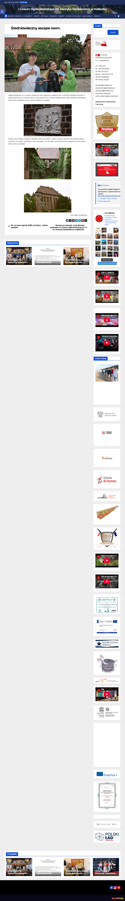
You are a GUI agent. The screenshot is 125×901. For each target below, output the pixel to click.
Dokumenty (27, 16)
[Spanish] (120, 898)
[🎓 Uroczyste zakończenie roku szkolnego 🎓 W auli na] (104, 230)
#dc (115, 196)
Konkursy (53, 16)
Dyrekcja (18, 16)
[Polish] (117, 898)
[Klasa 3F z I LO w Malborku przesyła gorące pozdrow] (110, 242)
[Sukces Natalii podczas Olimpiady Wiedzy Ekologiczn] (98, 236)
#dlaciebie (110, 196)
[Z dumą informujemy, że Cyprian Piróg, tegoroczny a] (116, 230)
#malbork (119, 196)
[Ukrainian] (122, 898)
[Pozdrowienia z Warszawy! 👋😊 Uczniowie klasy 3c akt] (104, 236)
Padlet (37, 16)
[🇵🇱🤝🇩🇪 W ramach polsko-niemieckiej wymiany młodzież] (104, 254)
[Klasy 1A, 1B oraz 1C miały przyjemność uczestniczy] (104, 242)
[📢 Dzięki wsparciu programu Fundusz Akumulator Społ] (116, 236)
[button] (2, 11)
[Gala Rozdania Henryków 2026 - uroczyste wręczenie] (116, 254)
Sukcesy (97, 16)
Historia (44, 16)
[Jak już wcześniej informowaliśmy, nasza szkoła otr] (98, 254)
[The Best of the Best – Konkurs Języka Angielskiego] (110, 236)
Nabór (61, 16)
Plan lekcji (76, 16)
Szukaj (98, 26)
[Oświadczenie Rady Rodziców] (110, 230)
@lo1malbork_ (105, 185)
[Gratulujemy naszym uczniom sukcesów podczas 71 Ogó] (110, 248)
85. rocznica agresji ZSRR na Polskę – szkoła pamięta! (29, 226)
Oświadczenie (44, 262)
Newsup (69, 898)
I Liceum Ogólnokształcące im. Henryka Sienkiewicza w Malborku (62, 9)
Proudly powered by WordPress (52, 898)
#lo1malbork (102, 196)
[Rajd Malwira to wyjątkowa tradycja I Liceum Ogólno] (98, 242)
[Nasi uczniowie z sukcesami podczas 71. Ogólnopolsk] (98, 248)
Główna (11, 16)
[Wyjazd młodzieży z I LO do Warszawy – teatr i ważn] (104, 248)
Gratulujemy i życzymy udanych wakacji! (17, 262)
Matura (69, 16)
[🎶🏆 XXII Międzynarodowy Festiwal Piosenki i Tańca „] (116, 242)
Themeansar (77, 898)
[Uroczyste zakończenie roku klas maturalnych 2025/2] (110, 254)
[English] (113, 898)
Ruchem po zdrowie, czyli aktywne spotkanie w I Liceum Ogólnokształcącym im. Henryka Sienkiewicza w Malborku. (67, 227)
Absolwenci (87, 16)
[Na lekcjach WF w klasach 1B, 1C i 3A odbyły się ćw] (116, 248)
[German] (115, 898)
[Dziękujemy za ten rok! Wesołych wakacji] (98, 230)
